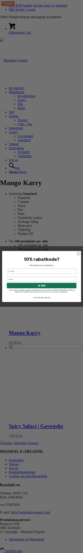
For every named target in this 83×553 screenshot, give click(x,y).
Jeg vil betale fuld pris (41, 297)
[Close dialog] (78, 253)
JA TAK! (41, 285)
